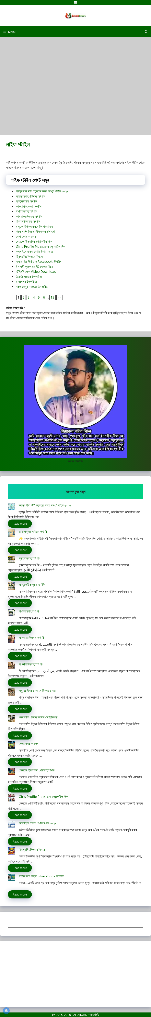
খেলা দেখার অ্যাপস (26, 236)
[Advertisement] (75, 88)
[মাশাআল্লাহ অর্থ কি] (11, 613)
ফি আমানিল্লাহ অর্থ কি (28, 221)
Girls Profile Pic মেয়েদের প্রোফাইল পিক (40, 246)
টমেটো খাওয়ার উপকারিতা (29, 276)
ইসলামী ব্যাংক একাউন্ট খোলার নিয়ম (34, 266)
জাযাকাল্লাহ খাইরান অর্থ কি (30, 196)
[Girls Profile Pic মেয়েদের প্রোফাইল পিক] (11, 798)
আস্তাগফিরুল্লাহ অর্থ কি (29, 206)
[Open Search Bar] (146, 31)
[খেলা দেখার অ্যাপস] (11, 745)
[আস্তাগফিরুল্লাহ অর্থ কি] (11, 586)
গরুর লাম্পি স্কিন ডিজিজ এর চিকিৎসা (35, 231)
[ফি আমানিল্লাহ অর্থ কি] (11, 666)
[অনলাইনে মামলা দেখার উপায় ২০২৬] (11, 825)
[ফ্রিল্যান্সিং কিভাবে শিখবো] (11, 851)
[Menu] (75, 2)
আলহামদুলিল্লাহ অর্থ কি (29, 216)
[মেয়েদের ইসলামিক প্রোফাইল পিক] (11, 772)
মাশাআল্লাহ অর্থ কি (26, 211)
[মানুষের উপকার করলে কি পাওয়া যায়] (11, 692)
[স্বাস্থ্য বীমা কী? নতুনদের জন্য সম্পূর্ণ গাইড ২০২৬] (11, 507)
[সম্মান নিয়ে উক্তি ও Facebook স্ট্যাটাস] (11, 878)
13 (52, 297)
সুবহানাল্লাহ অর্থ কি (26, 201)
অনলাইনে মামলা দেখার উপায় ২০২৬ (34, 251)
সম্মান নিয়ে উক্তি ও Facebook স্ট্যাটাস (39, 261)
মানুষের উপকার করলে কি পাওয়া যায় (34, 226)
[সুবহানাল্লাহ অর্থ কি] (11, 560)
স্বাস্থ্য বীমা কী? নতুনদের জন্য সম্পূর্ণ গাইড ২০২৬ (42, 191)
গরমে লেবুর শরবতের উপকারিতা (32, 286)
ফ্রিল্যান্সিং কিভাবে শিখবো (29, 256)
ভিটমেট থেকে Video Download (36, 271)
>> (60, 297)
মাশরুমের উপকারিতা (26, 281)
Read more (20, 523)
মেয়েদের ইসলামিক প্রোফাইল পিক (34, 241)
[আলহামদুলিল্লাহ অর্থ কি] (11, 639)
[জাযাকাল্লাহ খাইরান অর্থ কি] (11, 533)
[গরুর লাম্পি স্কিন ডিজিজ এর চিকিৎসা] (11, 719)
